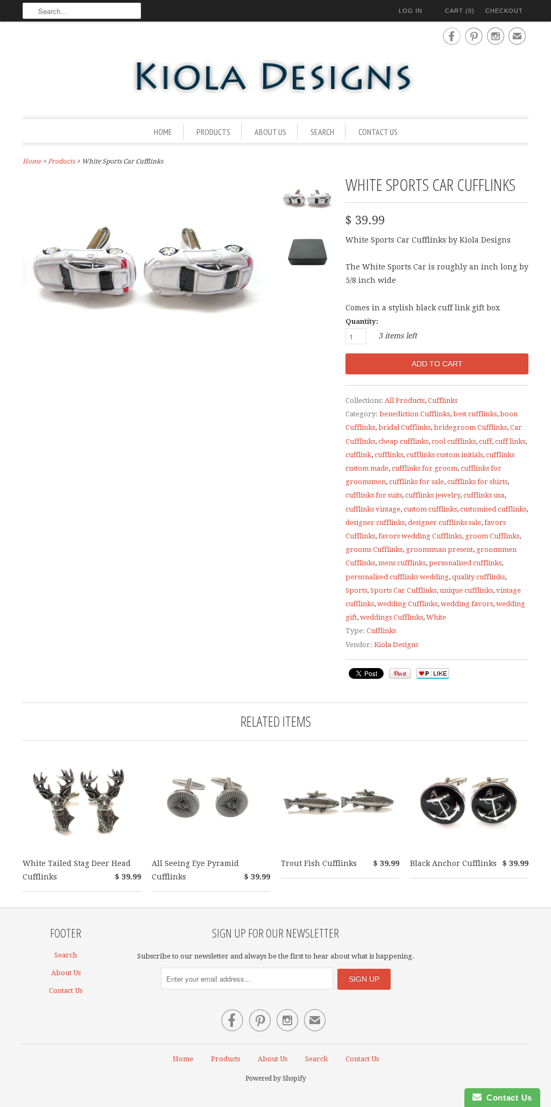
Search (322, 131)
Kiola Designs (396, 645)
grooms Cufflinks (373, 549)
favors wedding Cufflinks (420, 536)
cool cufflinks (454, 441)
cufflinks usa (483, 495)
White (436, 617)
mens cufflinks (402, 563)
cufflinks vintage (372, 509)
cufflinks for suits (373, 495)
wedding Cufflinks (407, 604)
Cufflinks (442, 400)
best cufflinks (475, 414)
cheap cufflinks (403, 441)
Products (213, 131)
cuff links (510, 441)
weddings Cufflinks (391, 617)
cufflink (358, 455)
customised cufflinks (493, 509)
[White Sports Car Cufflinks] (308, 201)
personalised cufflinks (465, 563)
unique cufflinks (466, 590)
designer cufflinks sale (444, 523)
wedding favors (467, 604)
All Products (405, 400)
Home (163, 131)
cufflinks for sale (416, 482)
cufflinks (389, 455)
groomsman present (439, 549)
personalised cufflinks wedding (397, 577)
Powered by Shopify (275, 1078)
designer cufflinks (375, 523)
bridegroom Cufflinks (470, 427)
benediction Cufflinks (414, 414)
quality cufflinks (478, 577)
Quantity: (361, 321)
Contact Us (378, 131)
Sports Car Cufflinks (403, 590)
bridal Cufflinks (404, 427)
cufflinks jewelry (432, 495)
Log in (410, 11)
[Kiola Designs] (275, 77)
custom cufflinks (430, 509)
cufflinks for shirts (477, 482)
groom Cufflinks (492, 536)
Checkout (504, 11)
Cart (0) (460, 11)
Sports (356, 590)
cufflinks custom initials (444, 455)
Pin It (400, 673)
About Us (270, 131)
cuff (485, 441)
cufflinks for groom (424, 468)
